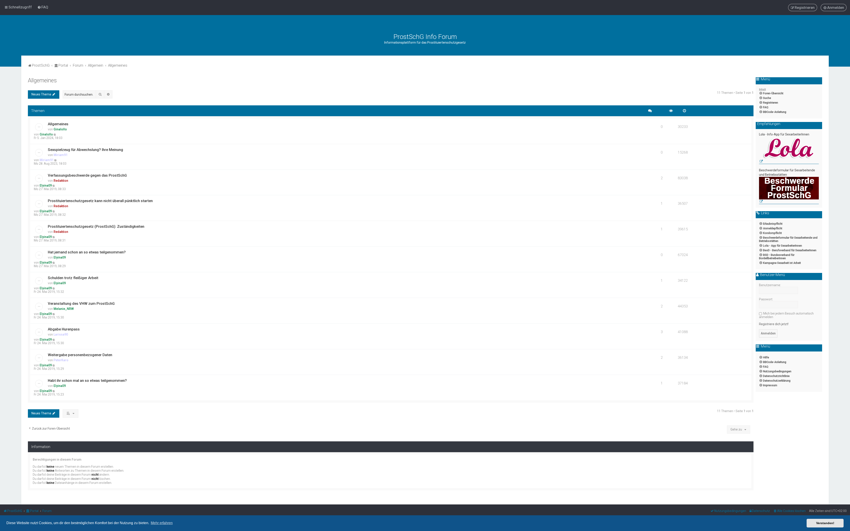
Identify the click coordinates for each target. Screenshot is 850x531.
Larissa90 (61, 334)
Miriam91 (61, 155)
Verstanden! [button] (825, 523)
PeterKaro (61, 360)
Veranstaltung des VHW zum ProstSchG (81, 303)
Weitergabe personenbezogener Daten (80, 355)
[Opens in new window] (789, 150)
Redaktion (61, 180)
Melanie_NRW (64, 309)
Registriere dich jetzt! (773, 324)
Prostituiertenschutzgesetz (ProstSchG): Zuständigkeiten (96, 226)
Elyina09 (46, 185)
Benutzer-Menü (772, 275)
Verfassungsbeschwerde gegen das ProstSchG (87, 175)
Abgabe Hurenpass (64, 329)
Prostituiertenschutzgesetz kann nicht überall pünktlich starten (100, 201)
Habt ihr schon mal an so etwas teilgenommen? (87, 380)
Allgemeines (42, 80)
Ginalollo (60, 129)
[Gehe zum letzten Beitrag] (55, 134)
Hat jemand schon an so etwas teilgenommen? (87, 252)
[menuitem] (42, 7)
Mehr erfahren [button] (162, 523)
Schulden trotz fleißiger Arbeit (73, 278)
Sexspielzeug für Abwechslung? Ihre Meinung (85, 149)
